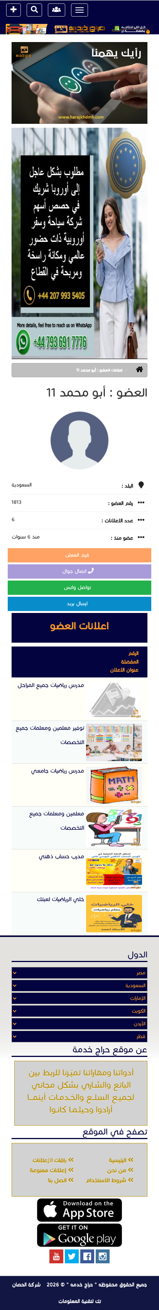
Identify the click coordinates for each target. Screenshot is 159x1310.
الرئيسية (118, 1160)
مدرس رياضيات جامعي (57, 770)
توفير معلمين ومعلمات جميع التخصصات (49, 735)
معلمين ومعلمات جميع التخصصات (56, 820)
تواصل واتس (78, 587)
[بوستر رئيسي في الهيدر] (79, 29)
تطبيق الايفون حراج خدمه (79, 1210)
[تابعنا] (102, 1256)
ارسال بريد (78, 604)
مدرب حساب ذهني (61, 856)
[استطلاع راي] (79, 83)
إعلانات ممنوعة (49, 1170)
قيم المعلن (78, 555)
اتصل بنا (58, 1180)
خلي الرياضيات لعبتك (60, 899)
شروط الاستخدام (107, 1180)
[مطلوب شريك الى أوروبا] (79, 243)
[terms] (13, 10)
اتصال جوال (75, 571)
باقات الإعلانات (50, 1160)
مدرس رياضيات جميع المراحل (50, 685)
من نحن (117, 1170)
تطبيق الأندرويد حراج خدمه (79, 1235)
